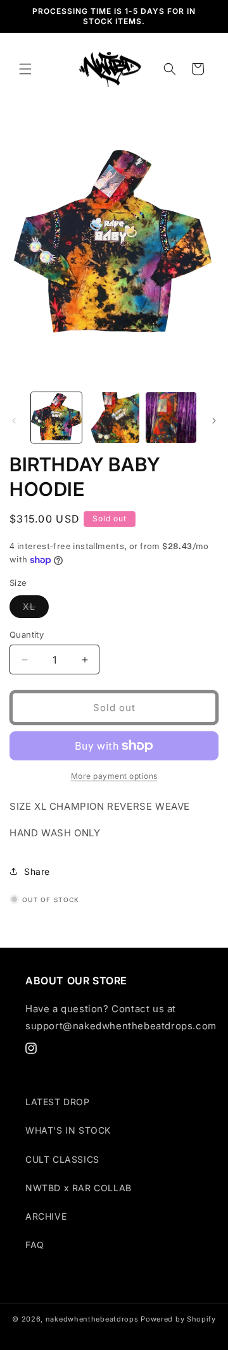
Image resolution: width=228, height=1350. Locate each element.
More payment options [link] (114, 776)
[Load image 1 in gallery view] (56, 417)
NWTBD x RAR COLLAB (78, 1187)
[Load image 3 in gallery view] (171, 417)
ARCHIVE (45, 1216)
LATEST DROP (57, 1101)
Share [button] (37, 871)
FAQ (34, 1244)
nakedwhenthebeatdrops (92, 1319)
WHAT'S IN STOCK (68, 1130)
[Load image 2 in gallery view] (113, 417)
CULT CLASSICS (62, 1159)
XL (36, 609)
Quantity (27, 634)
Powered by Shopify (178, 1319)
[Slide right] (214, 421)
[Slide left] (14, 421)
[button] (25, 69)
